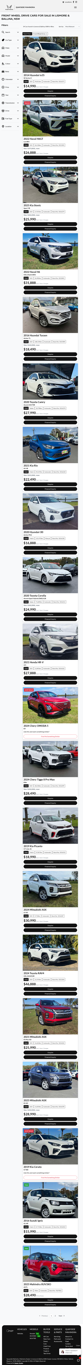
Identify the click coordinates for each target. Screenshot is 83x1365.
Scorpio (32, 1333)
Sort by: (61, 26)
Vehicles (20, 1333)
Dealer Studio (18, 1363)
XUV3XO (33, 1336)
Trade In (46, 1351)
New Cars (46, 1339)
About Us (68, 1336)
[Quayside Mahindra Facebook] (73, 2)
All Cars (46, 1336)
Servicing (57, 1336)
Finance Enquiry (50, 96)
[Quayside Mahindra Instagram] (76, 2)
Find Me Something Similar (50, 736)
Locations (68, 2)
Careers (68, 1344)
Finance (46, 1348)
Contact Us (69, 1339)
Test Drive (46, 1353)
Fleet (67, 1341)
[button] (75, 7)
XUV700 (33, 1338)
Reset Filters (27, 34)
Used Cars (47, 1346)
